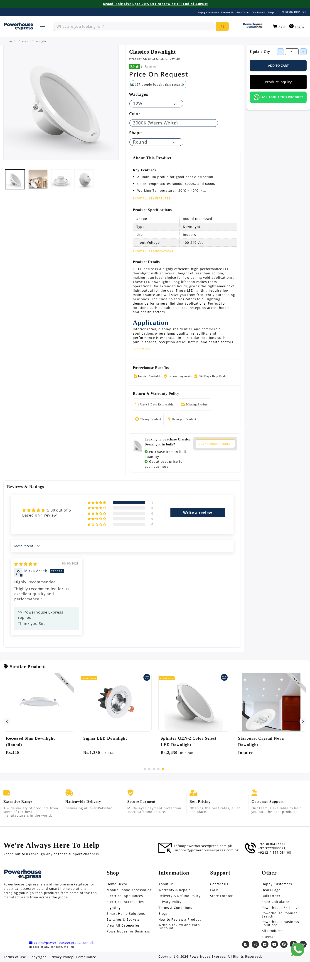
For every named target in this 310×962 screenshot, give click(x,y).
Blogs (271, 12)
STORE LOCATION (296, 12)
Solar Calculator (275, 901)
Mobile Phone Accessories (129, 890)
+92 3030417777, (272, 843)
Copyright (38, 957)
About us (166, 884)
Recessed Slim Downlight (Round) (30, 741)
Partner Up (227, 12)
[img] (25, 564)
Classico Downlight (32, 41)
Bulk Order (243, 12)
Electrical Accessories (125, 901)
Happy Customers (208, 12)
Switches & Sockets (123, 919)
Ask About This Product (282, 97)
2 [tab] (149, 769)
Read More (142, 349)
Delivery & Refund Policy (179, 895)
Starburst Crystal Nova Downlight (261, 741)
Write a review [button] (197, 512)
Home (7, 41)
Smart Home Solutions (126, 913)
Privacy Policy (170, 901)
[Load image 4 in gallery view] (84, 179)
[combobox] (134, 26)
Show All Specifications (153, 251)
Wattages (138, 94)
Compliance (86, 957)
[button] (279, 26)
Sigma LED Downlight (105, 738)
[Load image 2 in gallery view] (38, 179)
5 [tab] (163, 769)
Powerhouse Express (207, 956)
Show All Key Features (151, 198)
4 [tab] (158, 769)
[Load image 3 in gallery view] (61, 179)
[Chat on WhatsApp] (297, 949)
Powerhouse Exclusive (280, 907)
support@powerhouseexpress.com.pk (206, 850)
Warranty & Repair (174, 890)
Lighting (114, 907)
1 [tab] (145, 769)
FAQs (214, 890)
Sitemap (269, 936)
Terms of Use (14, 957)
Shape (135, 132)
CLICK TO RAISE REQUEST (215, 444)
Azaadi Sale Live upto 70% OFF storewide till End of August (155, 3)
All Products (272, 930)
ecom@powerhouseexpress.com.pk (63, 942)
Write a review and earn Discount (179, 926)
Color (134, 113)
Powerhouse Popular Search (279, 915)
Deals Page (271, 890)
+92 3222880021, (272, 848)
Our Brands (259, 12)
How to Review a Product (179, 919)
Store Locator (221, 895)
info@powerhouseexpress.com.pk (203, 846)
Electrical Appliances (125, 895)
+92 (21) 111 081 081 (275, 852)
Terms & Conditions (175, 907)
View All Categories (123, 925)
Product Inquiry (278, 82)
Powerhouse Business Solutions (280, 923)
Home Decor (117, 884)
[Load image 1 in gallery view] (15, 179)
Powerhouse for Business (128, 931)
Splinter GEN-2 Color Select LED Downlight (189, 741)
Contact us (219, 884)
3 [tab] (154, 769)
